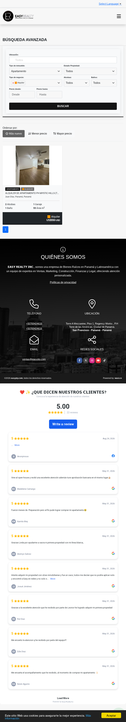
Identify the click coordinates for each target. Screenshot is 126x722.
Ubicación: (14, 55)
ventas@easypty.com (34, 359)
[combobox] (35, 71)
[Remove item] (13, 83)
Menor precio (39, 133)
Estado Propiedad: (72, 66)
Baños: (94, 77)
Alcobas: (68, 77)
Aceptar (111, 715)
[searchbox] (12, 88)
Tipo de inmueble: (17, 66)
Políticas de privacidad (63, 282)
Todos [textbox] (69, 71)
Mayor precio (64, 133)
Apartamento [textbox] (18, 71)
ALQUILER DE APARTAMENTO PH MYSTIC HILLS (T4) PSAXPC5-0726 (32, 193)
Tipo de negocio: (16, 77)
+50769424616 (34, 323)
